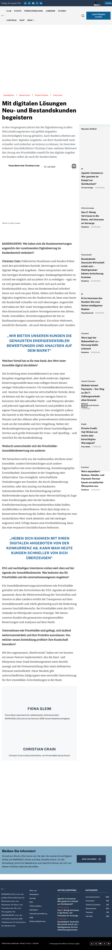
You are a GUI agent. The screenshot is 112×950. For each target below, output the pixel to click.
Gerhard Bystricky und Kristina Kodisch (90, 405)
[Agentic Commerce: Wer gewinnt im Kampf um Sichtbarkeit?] (93, 138)
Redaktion (85, 227)
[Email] (23, 233)
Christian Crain (39, 749)
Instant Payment (88, 381)
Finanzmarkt (86, 255)
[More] (56, 233)
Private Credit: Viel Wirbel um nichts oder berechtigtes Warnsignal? (89, 435)
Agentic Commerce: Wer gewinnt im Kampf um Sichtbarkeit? (67, 901)
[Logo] (3, 15)
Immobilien (9, 95)
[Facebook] (37, 3)
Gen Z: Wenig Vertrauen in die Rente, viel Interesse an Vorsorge (68, 913)
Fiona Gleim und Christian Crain (24, 166)
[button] (82, 15)
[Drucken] (43, 233)
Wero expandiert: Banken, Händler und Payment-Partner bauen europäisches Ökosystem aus (92, 478)
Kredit (83, 424)
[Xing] (29, 3)
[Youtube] (33, 3)
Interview (57, 95)
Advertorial (24, 95)
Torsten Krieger (87, 188)
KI (82, 169)
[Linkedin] (25, 3)
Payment (85, 334)
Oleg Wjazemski (87, 313)
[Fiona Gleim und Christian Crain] (5, 165)
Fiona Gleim (39, 709)
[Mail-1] (41, 3)
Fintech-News (41, 95)
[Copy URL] (49, 233)
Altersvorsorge (87, 208)
